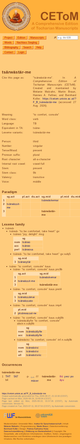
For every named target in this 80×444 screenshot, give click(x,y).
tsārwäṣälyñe (34, 331)
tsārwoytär (24, 261)
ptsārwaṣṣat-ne (27, 313)
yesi (66, 376)
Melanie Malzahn (11, 426)
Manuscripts (37, 37)
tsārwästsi (32, 347)
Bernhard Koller (11, 429)
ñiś (61, 376)
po (71, 376)
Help (38, 47)
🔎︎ (55, 37)
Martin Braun (42, 426)
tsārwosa (27, 249)
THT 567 (11, 376)
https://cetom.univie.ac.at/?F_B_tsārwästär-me (24, 393)
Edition (21, 37)
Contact (8, 52)
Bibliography (11, 47)
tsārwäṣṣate (25, 300)
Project (8, 37)
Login (21, 52)
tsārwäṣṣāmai (26, 297)
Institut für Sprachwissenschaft (47, 424)
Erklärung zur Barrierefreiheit (38, 431)
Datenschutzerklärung (13, 431)
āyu (62, 379)
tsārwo (26, 242)
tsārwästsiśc (34, 355)
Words (8, 42)
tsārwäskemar (50, 200)
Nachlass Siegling (27, 42)
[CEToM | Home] (40, 16)
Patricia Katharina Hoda (37, 429)
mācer (35, 380)
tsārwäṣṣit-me (26, 281)
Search (27, 47)
